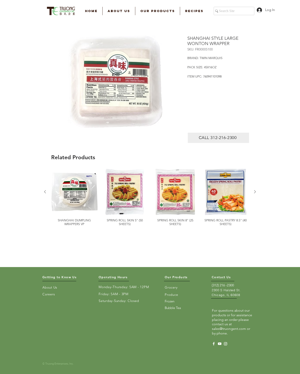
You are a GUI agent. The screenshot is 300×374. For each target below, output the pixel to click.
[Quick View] (74, 192)
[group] (150, 197)
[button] (119, 11)
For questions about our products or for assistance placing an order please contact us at (232, 317)
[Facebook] (213, 343)
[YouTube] (219, 343)
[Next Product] (255, 191)
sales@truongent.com (229, 329)
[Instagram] (225, 343)
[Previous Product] (45, 191)
